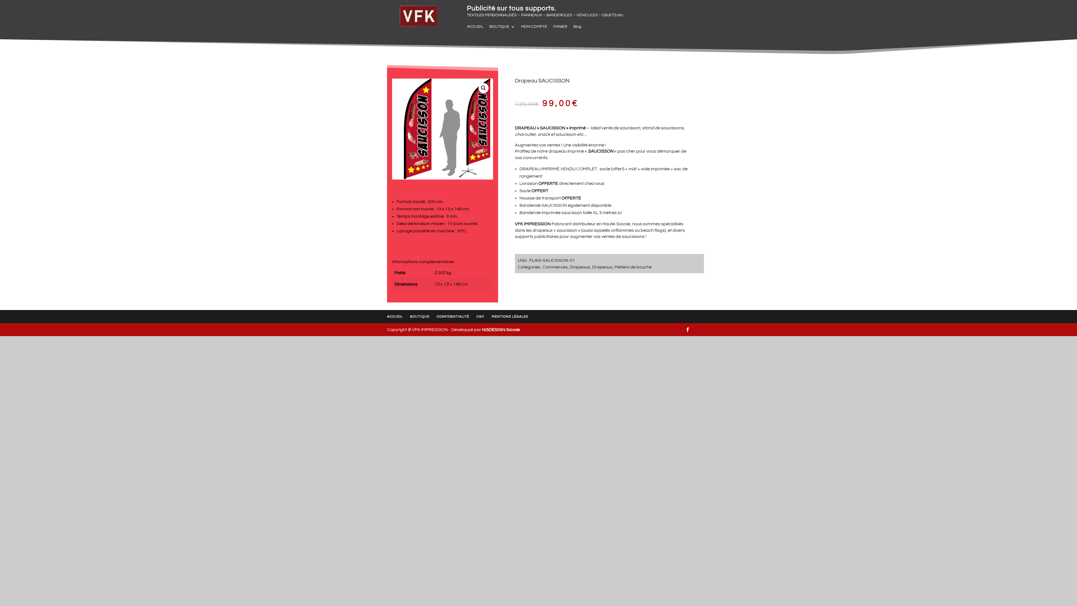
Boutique (419, 316)
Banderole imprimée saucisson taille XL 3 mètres (568, 212)
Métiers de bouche (633, 267)
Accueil (395, 316)
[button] (483, 88)
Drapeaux (580, 267)
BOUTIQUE (499, 27)
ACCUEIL (475, 27)
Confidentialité (453, 316)
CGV (480, 316)
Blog (577, 27)
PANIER (560, 27)
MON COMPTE (534, 27)
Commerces (555, 267)
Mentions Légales (510, 316)
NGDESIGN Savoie (501, 329)
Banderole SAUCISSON (543, 205)
